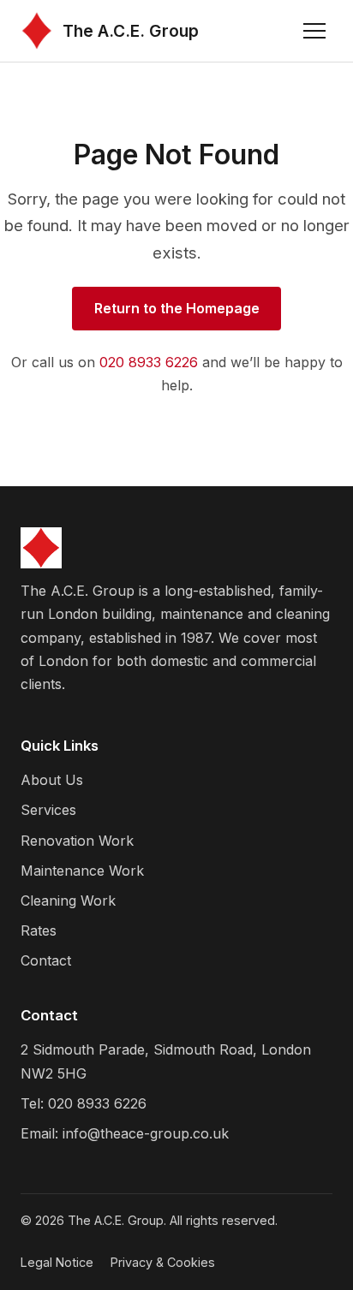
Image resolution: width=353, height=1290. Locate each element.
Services (48, 809)
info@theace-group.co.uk (146, 1133)
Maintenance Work (82, 870)
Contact (46, 960)
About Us (52, 779)
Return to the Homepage (177, 308)
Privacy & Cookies (163, 1262)
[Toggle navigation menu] (314, 31)
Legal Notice (57, 1262)
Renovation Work (77, 840)
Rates (39, 930)
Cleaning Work (68, 900)
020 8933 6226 (148, 362)
